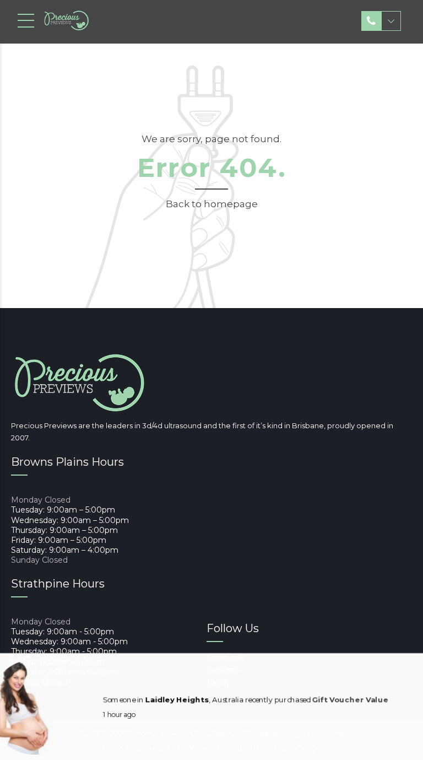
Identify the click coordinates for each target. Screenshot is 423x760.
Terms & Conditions (136, 747)
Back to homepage (212, 203)
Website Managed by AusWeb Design (253, 747)
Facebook (225, 657)
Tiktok (218, 681)
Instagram (224, 669)
